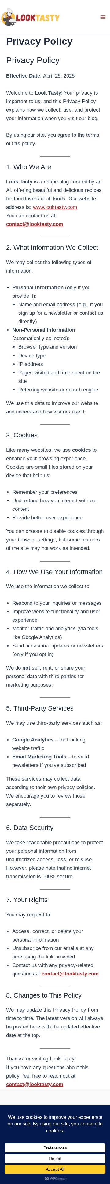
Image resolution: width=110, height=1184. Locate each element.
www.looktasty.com (55, 207)
